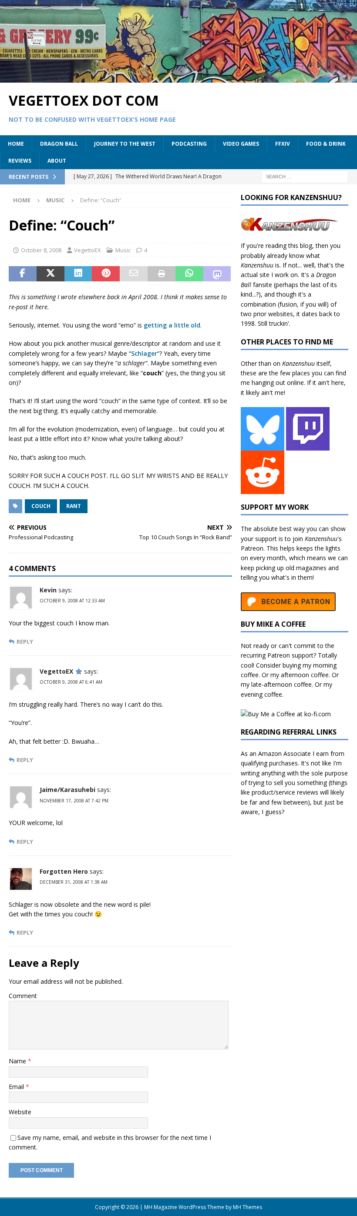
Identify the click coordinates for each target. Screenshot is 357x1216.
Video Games (241, 143)
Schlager (144, 353)
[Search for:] (304, 176)
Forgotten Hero (64, 871)
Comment (23, 996)
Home (16, 143)
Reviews (19, 160)
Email (17, 1086)
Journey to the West (124, 143)
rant (73, 506)
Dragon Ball (59, 143)
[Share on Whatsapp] (189, 274)
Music (123, 250)
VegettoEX (87, 250)
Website (20, 1112)
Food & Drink (326, 143)
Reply (25, 642)
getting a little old (172, 325)
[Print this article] (161, 274)
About (56, 160)
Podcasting (189, 143)
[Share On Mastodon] (217, 274)
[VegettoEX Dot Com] (178, 77)
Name (18, 1061)
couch (41, 506)
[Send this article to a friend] (134, 274)
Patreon (252, 548)
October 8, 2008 (41, 250)
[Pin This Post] (106, 274)
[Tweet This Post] (50, 274)
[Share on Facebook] (23, 274)
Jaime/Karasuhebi (67, 789)
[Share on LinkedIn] (78, 274)
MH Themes (247, 1207)
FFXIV (282, 143)
